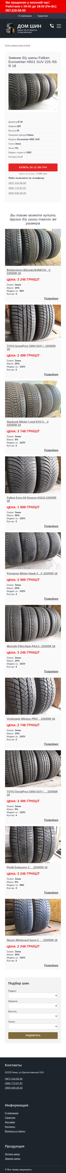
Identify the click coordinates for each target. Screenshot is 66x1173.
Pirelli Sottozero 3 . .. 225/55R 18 (27, 867)
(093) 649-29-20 (17, 193)
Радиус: (12, 991)
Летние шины (12, 1154)
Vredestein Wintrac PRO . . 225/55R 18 (31, 718)
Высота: (12, 1011)
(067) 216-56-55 (17, 183)
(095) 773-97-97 (17, 188)
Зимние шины (12, 1158)
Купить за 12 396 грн (33, 167)
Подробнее (51, 298)
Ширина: (13, 1001)
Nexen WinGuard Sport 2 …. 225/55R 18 (32, 940)
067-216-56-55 (16, 10)
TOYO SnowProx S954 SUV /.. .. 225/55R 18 (32, 793)
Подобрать (33, 1035)
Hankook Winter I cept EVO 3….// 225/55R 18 (27, 423)
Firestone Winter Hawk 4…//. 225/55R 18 (32, 573)
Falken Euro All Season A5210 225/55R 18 (31, 499)
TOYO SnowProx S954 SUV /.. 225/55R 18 (31, 347)
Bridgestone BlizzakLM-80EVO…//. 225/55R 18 (29, 272)
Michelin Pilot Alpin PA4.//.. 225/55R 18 (31, 646)
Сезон (11, 1021)
